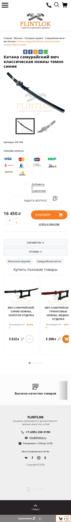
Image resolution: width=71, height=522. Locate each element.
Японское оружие (19, 261)
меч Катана (9, 41)
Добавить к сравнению (38, 187)
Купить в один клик (49, 224)
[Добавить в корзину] (66, 339)
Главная (8, 38)
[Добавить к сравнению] (21, 339)
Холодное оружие (34, 38)
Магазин (18, 38)
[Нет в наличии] (29, 339)
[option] (35, 92)
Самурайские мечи (54, 38)
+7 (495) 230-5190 (38, 432)
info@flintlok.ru (37, 437)
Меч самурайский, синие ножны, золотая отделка (21, 311)
